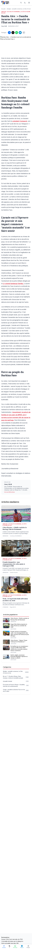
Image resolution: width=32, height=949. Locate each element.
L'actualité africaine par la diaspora (12, 941)
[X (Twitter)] (12, 32)
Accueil (3, 9)
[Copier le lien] (23, 32)
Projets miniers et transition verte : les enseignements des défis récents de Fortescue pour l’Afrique (20, 634)
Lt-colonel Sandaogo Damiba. (13, 283)
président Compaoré (20, 121)
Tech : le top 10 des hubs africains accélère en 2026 (15, 600)
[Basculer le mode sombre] (24, 2)
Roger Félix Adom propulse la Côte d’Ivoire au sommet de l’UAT (19, 625)
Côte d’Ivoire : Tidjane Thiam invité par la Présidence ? (19, 641)
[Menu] (29, 2)
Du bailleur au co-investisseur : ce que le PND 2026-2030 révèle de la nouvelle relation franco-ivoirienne (20, 648)
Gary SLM (8, 484)
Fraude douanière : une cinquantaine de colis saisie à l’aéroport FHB (14, 564)
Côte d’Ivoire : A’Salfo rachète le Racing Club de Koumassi (15, 528)
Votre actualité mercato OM (9, 943)
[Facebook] (9, 32)
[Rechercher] (21, 2)
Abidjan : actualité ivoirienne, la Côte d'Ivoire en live (15, 12)
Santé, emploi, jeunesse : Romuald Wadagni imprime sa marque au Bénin (19, 656)
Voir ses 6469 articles (9, 492)
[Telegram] (20, 32)
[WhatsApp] (16, 32)
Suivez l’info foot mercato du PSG (12, 939)
